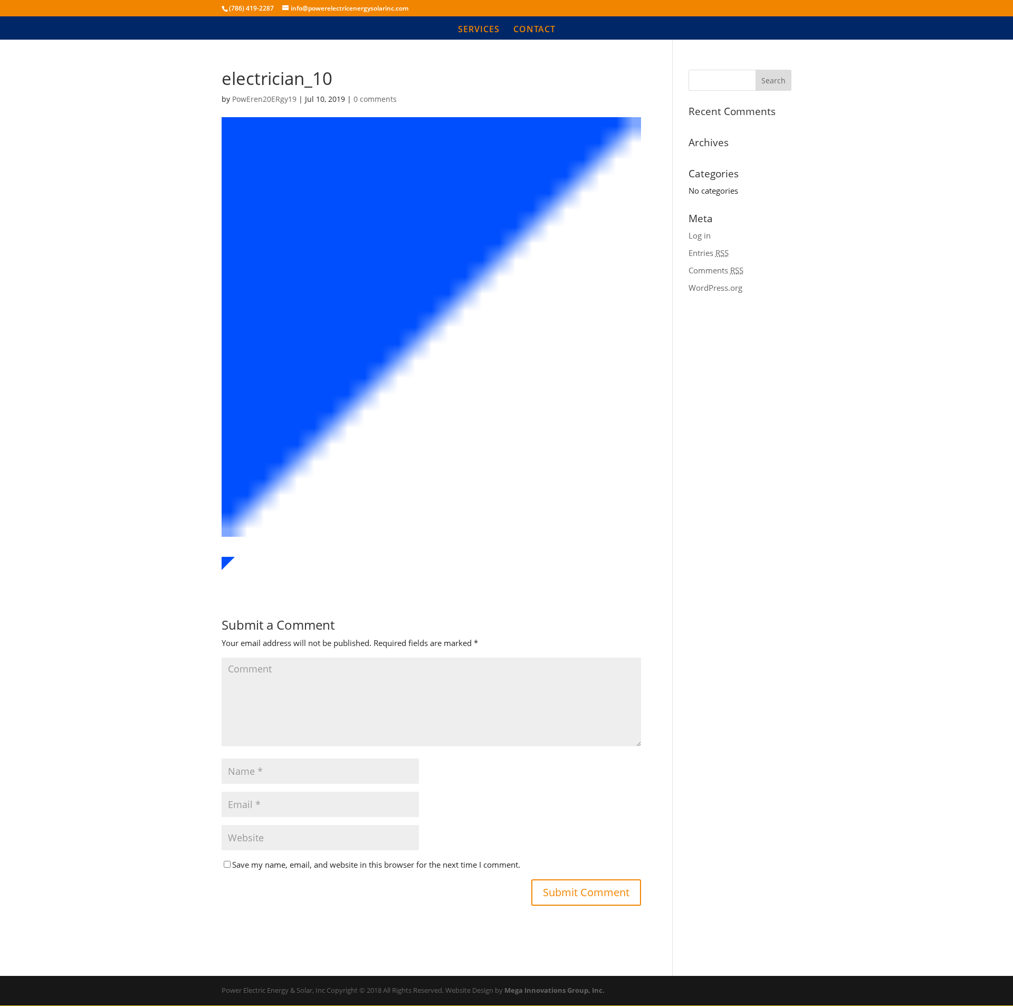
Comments (716, 270)
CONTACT (534, 30)
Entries (709, 253)
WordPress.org (715, 287)
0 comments (375, 99)
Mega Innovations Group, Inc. (554, 990)
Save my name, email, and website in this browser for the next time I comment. (376, 864)
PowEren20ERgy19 (264, 99)
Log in (700, 235)
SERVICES (479, 30)
